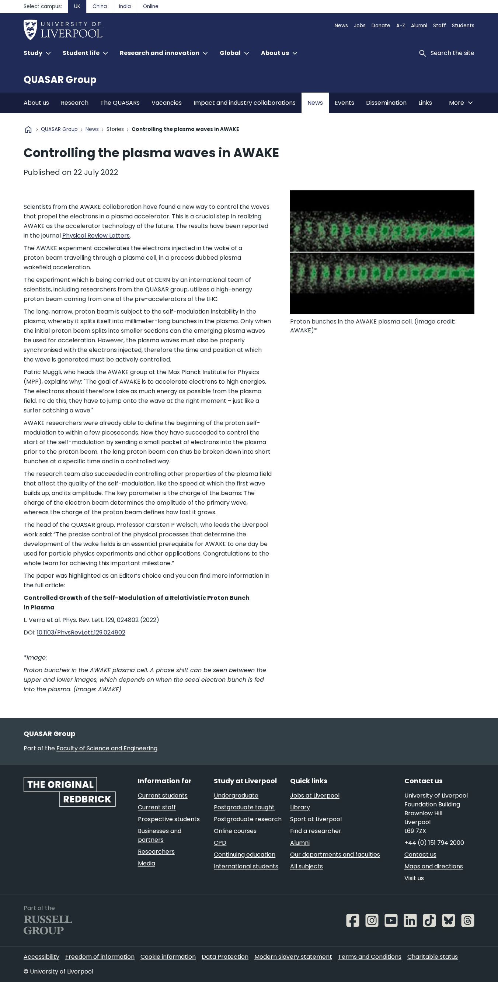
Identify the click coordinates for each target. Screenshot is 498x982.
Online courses (235, 831)
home (28, 129)
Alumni (419, 25)
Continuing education (244, 854)
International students (246, 866)
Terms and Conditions (369, 956)
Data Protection (225, 956)
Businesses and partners (159, 835)
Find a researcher (315, 831)
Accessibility (41, 956)
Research (74, 102)
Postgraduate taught (244, 807)
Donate (381, 25)
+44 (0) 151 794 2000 (434, 842)
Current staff (157, 807)
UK (77, 6)
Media (146, 863)
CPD (220, 842)
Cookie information (168, 956)
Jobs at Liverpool (314, 795)
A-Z (400, 25)
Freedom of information (100, 956)
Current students (163, 795)
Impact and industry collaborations (245, 102)
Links (425, 102)
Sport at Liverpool (316, 819)
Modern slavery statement (293, 956)
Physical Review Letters (96, 235)
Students (463, 25)
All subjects (306, 866)
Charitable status (432, 956)
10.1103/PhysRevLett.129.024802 (81, 632)
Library (300, 807)
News (341, 25)
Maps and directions (433, 866)
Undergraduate (236, 795)
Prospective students (169, 819)
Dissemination (386, 102)
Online (151, 6)
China (100, 6)
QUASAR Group (60, 79)
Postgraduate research (248, 819)
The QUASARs (120, 102)
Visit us (414, 878)
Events (344, 102)
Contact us (420, 854)
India (125, 6)
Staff (439, 25)
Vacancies (167, 102)
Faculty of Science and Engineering (106, 748)
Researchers (156, 851)
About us (36, 102)
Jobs (360, 25)
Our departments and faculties (335, 854)
